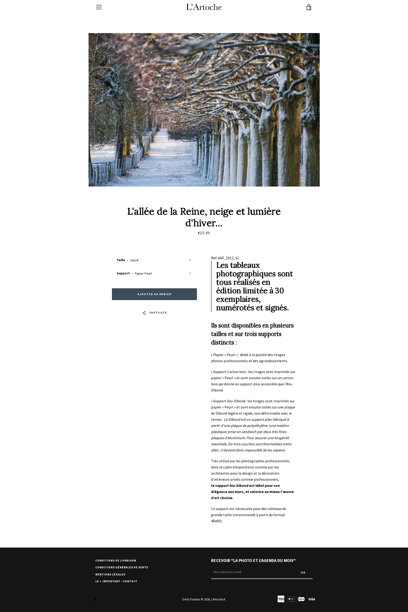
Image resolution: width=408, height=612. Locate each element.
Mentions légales (110, 574)
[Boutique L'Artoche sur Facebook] (95, 599)
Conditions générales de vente (121, 567)
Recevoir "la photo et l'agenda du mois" (253, 560)
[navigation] (99, 7)
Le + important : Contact (116, 581)
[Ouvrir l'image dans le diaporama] (204, 110)
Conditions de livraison (115, 560)
